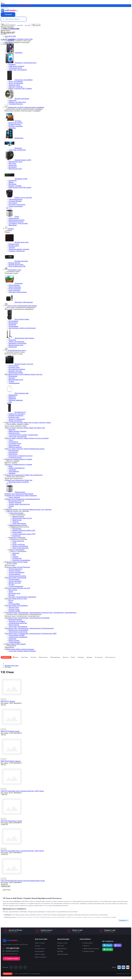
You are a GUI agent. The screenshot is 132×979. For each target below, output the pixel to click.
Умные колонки (14, 218)
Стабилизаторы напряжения (18, 637)
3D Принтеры (17, 558)
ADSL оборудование (19, 523)
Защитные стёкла (14, 85)
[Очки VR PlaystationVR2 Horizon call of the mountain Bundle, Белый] (12, 877)
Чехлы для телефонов (16, 81)
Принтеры (15, 553)
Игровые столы (14, 244)
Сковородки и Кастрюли (17, 414)
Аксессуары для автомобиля (18, 626)
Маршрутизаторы (18, 516)
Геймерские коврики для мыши (19, 249)
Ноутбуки (33, 657)
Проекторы (12, 340)
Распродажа (6, 657)
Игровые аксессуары (11, 665)
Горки (10, 602)
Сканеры (15, 556)
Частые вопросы (39, 951)
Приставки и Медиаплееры (18, 292)
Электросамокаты (14, 574)
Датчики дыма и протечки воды (19, 504)
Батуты (11, 600)
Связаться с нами (62, 943)
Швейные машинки (15, 447)
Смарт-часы (12, 100)
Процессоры (13, 165)
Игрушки (12, 595)
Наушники (89, 657)
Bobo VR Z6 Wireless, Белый (10, 731)
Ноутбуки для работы (16, 126)
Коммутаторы (16, 520)
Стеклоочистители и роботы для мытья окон (23, 435)
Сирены (11, 506)
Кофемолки (12, 398)
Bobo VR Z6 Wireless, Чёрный (10, 761)
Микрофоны (13, 225)
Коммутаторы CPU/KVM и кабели (20, 187)
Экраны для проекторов (16, 341)
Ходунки (11, 584)
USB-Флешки (16, 528)
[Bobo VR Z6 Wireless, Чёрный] (12, 757)
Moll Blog (60, 951)
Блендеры (12, 378)
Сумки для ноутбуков (16, 206)
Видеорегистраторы (15, 619)
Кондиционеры (14, 450)
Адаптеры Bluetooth (15, 201)
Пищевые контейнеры (16, 415)
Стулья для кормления (16, 586)
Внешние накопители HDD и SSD (23, 530)
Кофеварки (12, 397)
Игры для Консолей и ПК (17, 266)
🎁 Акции (15, 657)
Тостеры (11, 381)
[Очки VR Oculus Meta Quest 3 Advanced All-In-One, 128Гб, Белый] (12, 847)
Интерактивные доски (16, 345)
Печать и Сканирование (16, 549)
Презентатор (13, 347)
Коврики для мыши (15, 186)
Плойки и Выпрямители (17, 468)
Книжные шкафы (14, 611)
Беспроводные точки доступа (22, 518)
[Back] (5, 41)
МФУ (14, 555)
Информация (63, 939)
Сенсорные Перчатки (16, 104)
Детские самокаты (15, 570)
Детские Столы (14, 607)
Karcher (73, 657)
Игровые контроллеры (16, 264)
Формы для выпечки (15, 421)
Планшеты (12, 64)
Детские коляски (14, 579)
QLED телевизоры (15, 288)
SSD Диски (12, 163)
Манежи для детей (15, 583)
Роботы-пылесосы (110, 657)
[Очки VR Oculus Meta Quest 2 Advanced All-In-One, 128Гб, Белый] (12, 787)
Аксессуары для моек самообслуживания (22, 651)
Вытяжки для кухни (15, 371)
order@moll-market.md (11, 951)
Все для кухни (99, 657)
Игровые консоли (14, 263)
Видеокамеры (13, 323)
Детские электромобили (16, 572)
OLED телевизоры (15, 287)
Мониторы (81, 657)
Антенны (15, 521)
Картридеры (16, 535)
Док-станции (13, 203)
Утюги (11, 440)
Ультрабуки (12, 128)
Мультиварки (13, 376)
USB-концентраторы (15, 199)
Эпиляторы (12, 469)
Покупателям (41, 939)
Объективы (12, 324)
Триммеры (12, 473)
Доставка (37, 945)
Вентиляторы (13, 454)
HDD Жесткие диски (15, 161)
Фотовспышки (13, 326)
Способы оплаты (40, 948)
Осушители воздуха (15, 457)
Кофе (10, 402)
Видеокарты (13, 167)
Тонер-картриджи (18, 541)
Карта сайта (60, 945)
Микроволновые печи (16, 379)
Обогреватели (13, 452)
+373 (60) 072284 (10, 36)
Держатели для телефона (17, 621)
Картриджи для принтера (17, 537)
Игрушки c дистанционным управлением (22, 597)
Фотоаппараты (13, 321)
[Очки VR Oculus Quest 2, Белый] (12, 817)
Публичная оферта (62, 954)
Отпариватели (13, 442)
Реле (10, 508)
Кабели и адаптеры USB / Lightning (20, 88)
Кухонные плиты (14, 367)
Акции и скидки (40, 954)
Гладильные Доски (15, 443)
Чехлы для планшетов (16, 83)
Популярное (85, 939)
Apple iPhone (24, 657)
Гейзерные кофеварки (16, 400)
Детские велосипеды (15, 569)
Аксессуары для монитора (17, 150)
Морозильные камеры (16, 372)
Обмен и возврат (40, 943)
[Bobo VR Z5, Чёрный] (12, 697)
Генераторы (12, 639)
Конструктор (13, 590)
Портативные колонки (16, 221)
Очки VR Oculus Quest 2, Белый (11, 821)
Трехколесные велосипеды (17, 576)
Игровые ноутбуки (15, 124)
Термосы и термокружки (17, 419)
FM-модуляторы (14, 625)
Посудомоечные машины (17, 369)
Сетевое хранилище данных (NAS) (23, 534)
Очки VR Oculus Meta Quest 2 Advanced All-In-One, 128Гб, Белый (22, 791)
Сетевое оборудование (16, 513)
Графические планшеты (16, 66)
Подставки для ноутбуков (17, 204)
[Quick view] (1, 699)
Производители (61, 948)
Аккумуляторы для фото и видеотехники (22, 328)
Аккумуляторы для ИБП (17, 635)
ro (2, 43)
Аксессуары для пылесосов (17, 436)
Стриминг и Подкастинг (17, 251)
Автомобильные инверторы (18, 623)
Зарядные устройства (16, 87)
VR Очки (12, 247)
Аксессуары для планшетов (18, 69)
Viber (118, 945)
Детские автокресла (15, 581)
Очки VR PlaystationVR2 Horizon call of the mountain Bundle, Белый (23, 880)
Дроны (11, 591)
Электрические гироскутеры (18, 632)
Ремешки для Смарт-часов (17, 102)
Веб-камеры (12, 184)
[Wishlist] (3, 699)
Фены (10, 466)
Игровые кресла (14, 245)
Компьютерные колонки (17, 220)
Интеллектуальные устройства (19, 482)
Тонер (14, 542)
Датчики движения (15, 502)
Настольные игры (14, 593)
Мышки (11, 182)
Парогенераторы (14, 445)
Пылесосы (12, 429)
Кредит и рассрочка (40, 957)
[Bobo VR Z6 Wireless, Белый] (12, 727)
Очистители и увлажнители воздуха (20, 456)
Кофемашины (13, 395)
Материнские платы (15, 168)
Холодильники (13, 365)
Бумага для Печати (18, 544)
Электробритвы (14, 471)
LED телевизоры (14, 285)
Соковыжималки (14, 383)
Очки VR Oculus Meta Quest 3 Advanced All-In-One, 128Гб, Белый (22, 851)
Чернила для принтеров (20, 546)
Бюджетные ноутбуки (16, 122)
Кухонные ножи (14, 417)
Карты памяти (17, 532)
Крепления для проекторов (17, 343)
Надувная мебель (14, 604)
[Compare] (5, 699)
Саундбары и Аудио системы (18, 223)
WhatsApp (109, 949)
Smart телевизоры (14, 290)
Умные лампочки (14, 497)
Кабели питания (14, 640)
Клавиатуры (13, 180)
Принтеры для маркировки (21, 560)
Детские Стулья (14, 609)
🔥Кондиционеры (55, 657)
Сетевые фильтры (14, 642)
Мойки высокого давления (17, 431)
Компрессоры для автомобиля (18, 630)
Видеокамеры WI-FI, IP (16, 501)
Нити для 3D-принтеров (20, 548)
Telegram (108, 945)
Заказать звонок (12, 958)
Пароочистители (14, 433)
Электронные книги (15, 68)
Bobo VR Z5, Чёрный (8, 701)
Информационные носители (18, 525)
